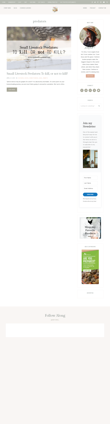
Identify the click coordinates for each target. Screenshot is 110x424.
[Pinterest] (90, 90)
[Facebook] (82, 90)
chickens (21, 78)
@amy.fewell (55, 320)
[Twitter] (86, 90)
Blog (15, 8)
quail (40, 78)
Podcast (93, 8)
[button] (90, 159)
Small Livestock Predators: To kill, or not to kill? (37, 73)
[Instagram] (94, 90)
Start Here (7, 8)
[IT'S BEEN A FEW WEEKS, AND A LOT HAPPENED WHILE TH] (75, 330)
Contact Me (102, 8)
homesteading (33, 78)
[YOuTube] (98, 90)
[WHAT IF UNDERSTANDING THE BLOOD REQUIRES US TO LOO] (55, 330)
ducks (27, 78)
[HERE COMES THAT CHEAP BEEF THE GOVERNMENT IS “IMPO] (94, 330)
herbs (85, 8)
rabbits (45, 78)
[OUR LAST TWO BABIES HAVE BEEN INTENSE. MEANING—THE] (15, 330)
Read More (12, 89)
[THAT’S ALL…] (35, 330)
